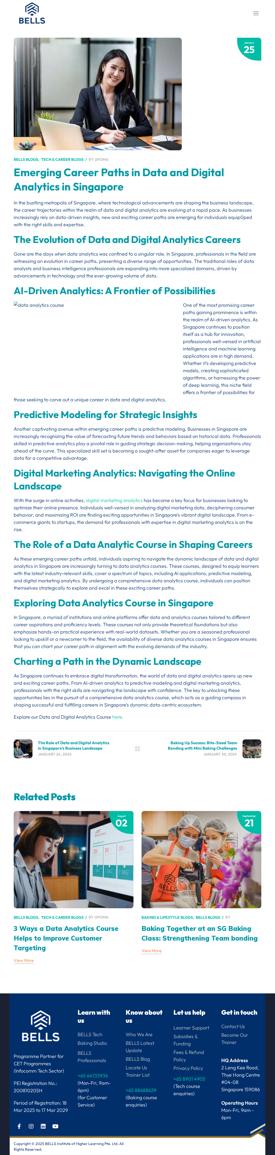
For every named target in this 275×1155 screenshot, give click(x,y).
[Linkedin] (43, 1126)
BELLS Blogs (26, 159)
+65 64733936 (93, 1076)
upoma (101, 159)
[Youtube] (55, 1126)
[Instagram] (31, 1126)
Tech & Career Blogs (62, 159)
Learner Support (191, 1028)
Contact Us (233, 1026)
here (117, 717)
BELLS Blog (138, 1059)
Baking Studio (92, 1043)
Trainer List (138, 1075)
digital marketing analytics (114, 500)
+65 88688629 (141, 1090)
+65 (189, 1079)
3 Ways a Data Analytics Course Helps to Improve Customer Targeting (66, 938)
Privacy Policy (188, 1068)
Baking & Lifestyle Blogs (167, 917)
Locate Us (136, 1067)
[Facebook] (19, 1126)
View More (24, 960)
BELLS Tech (90, 1034)
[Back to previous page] (137, 748)
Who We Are (139, 1034)
